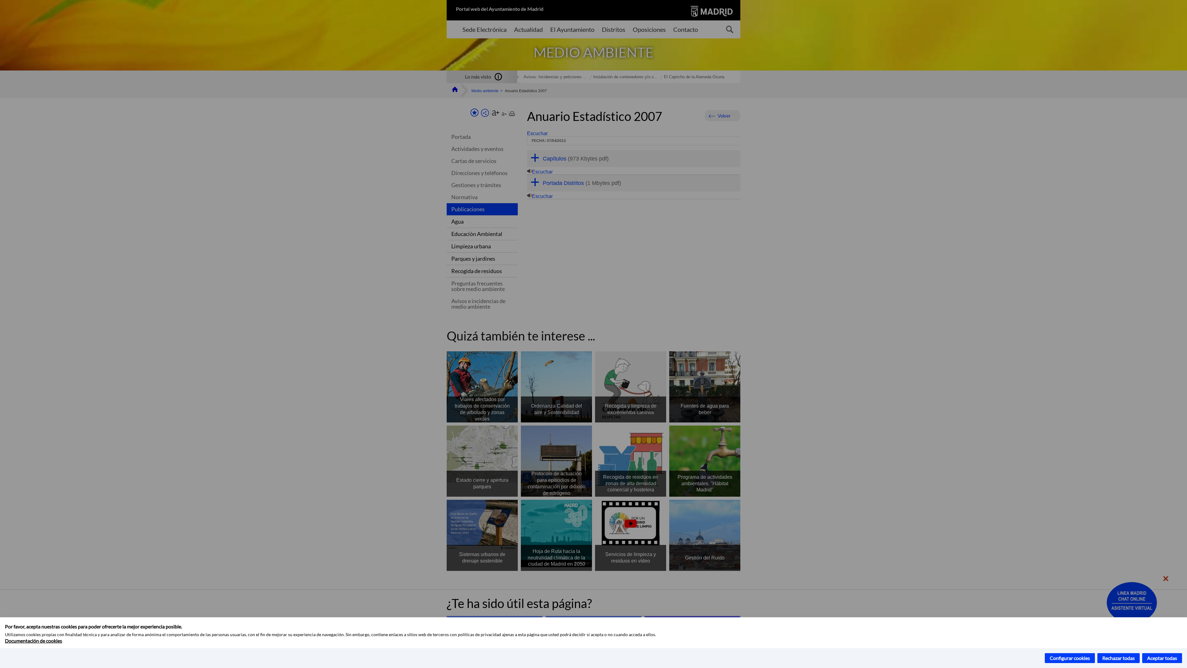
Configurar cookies (1070, 658)
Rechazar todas (1118, 658)
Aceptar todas (1162, 658)
